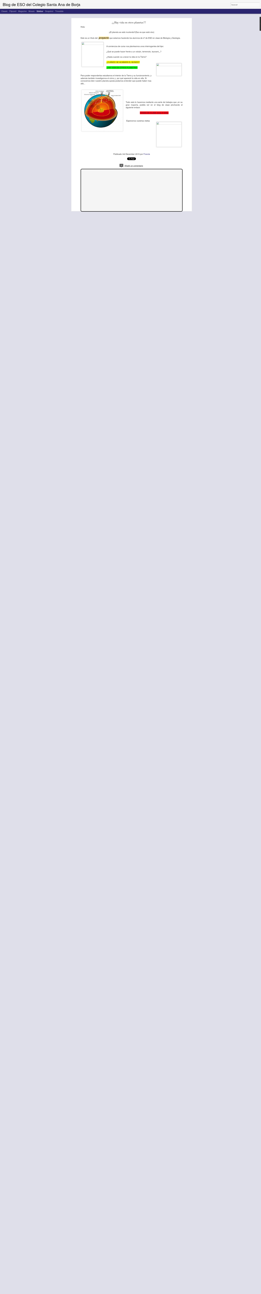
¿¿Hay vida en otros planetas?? (129, 22)
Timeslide (59, 11)
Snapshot (49, 11)
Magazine (22, 11)
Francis (147, 154)
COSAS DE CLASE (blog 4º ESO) (154, 112)
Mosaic (32, 11)
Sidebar (40, 11)
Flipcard (12, 11)
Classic (4, 11)
